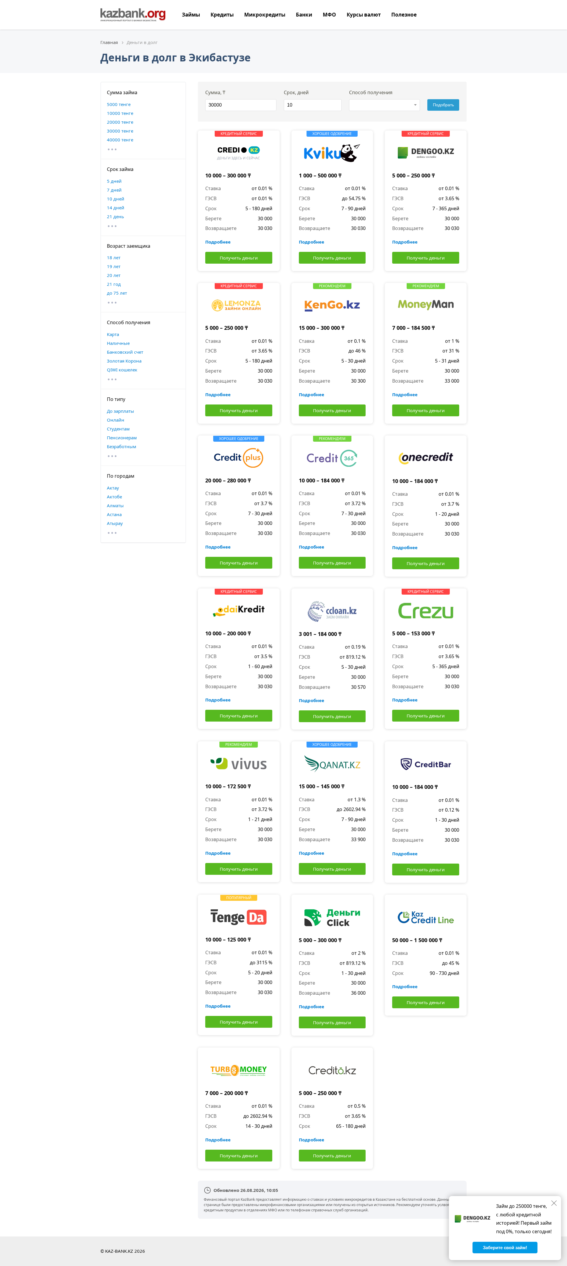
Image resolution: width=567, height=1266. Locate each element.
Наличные (118, 343)
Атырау (115, 523)
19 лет (113, 266)
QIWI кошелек (122, 370)
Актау (113, 488)
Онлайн (115, 420)
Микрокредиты (264, 14)
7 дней (114, 190)
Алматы (115, 505)
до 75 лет (117, 293)
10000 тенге (120, 113)
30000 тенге (120, 131)
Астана (114, 514)
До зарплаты (120, 411)
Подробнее (218, 242)
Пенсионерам (122, 438)
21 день (115, 216)
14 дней (115, 208)
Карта (113, 334)
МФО (329, 14)
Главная (109, 42)
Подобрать (443, 104)
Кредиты (222, 14)
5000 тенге (119, 104)
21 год (114, 284)
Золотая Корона (124, 361)
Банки (304, 14)
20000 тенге (120, 122)
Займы (191, 14)
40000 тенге (120, 140)
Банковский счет (125, 352)
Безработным (121, 446)
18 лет (113, 257)
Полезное (404, 14)
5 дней (114, 181)
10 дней (115, 199)
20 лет (113, 275)
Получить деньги (239, 258)
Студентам (118, 429)
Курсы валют (364, 14)
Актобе (114, 497)
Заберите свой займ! (505, 1247)
